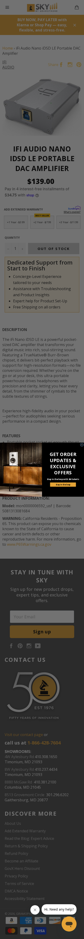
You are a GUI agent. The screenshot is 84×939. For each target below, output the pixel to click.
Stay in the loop (63, 484)
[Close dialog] (82, 444)
